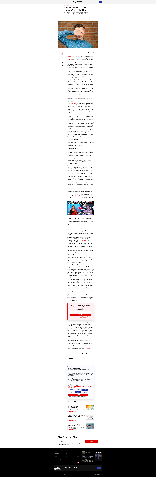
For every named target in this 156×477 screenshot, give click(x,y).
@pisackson (62, 56)
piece (92, 90)
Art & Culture (55, 456)
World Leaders (55, 460)
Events (77, 453)
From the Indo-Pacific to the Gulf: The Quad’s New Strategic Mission (76, 416)
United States (67, 459)
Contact (78, 460)
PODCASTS (86, 459)
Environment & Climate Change (57, 459)
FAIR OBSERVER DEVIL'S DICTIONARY (69, 5)
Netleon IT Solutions (100, 475)
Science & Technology (56, 457)
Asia (66, 457)
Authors (78, 456)
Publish (77, 459)
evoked (78, 196)
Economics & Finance (56, 453)
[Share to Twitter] (62, 60)
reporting (73, 103)
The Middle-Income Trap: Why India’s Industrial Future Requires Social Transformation (74, 406)
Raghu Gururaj (70, 411)
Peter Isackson (67, 19)
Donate (99, 467)
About (77, 457)
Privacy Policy (81, 317)
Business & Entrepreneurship (57, 454)
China (66, 462)
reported (69, 83)
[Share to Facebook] (62, 59)
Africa (66, 456)
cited (83, 128)
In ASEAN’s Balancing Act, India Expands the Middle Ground (74, 424)
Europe (66, 453)
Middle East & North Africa (69, 454)
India (66, 460)
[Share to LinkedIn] (62, 62)
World (54, 462)
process (68, 223)
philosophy (84, 240)
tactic (85, 115)
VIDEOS (86, 455)
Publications (78, 454)
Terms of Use (84, 317)
